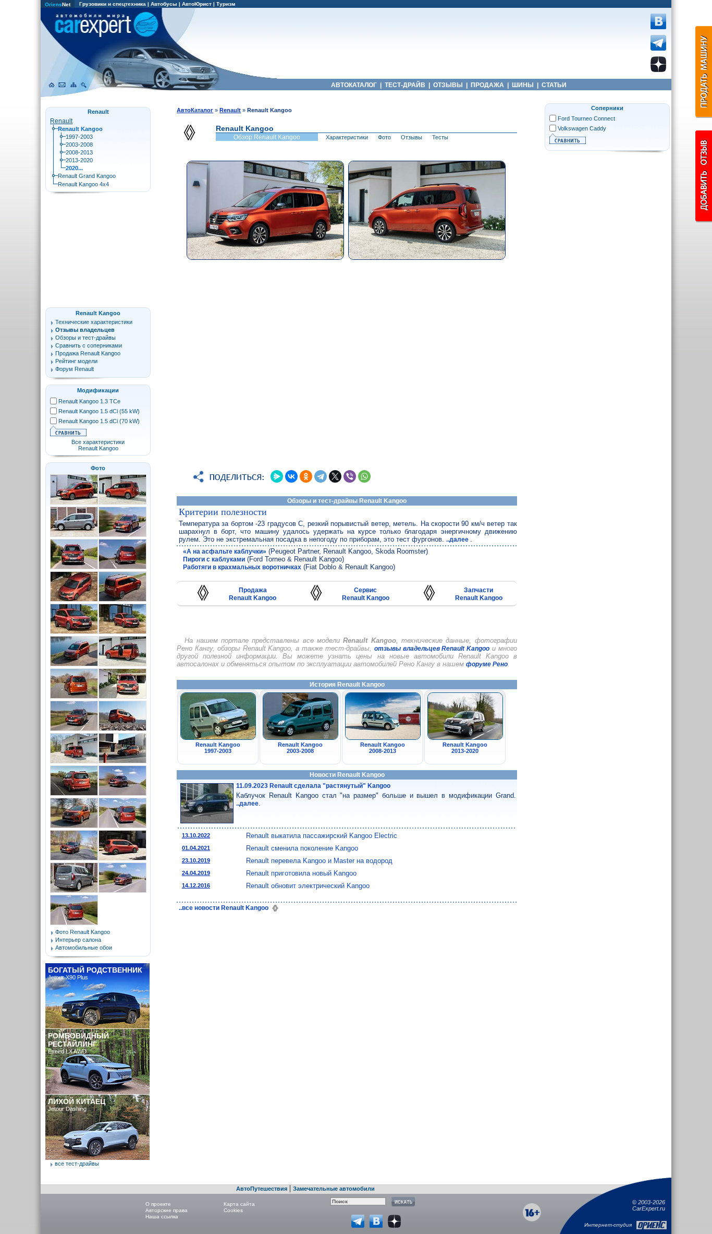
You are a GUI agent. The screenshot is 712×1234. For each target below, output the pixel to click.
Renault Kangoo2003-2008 (300, 747)
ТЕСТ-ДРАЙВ (405, 85)
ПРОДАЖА (487, 85)
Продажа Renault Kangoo (252, 594)
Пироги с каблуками (214, 559)
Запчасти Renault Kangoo (478, 594)
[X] (335, 476)
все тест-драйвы (77, 1163)
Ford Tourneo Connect (586, 118)
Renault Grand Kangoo (87, 176)
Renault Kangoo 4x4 (83, 184)
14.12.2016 (196, 885)
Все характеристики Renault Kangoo (98, 445)
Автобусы (164, 4)
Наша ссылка (161, 1216)
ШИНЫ (522, 85)
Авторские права (166, 1210)
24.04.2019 (196, 873)
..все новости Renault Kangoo (224, 908)
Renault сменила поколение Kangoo (302, 848)
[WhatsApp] (364, 476)
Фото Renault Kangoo (82, 932)
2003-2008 (79, 144)
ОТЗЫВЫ (448, 85)
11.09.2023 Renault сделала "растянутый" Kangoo (313, 785)
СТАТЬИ (554, 85)
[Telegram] (320, 476)
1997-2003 (79, 137)
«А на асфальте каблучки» (224, 551)
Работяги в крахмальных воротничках (242, 567)
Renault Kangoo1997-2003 (217, 747)
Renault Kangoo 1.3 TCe (89, 401)
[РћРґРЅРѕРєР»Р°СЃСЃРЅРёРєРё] (306, 476)
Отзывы (411, 137)
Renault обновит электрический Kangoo (308, 886)
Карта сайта (239, 1204)
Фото (384, 137)
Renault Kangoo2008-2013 (382, 747)
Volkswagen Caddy (582, 128)
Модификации (98, 390)
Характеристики (347, 137)
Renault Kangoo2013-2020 (465, 747)
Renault (61, 121)
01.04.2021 (196, 848)
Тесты (440, 137)
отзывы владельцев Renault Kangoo (431, 648)
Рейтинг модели (76, 361)
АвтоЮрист (197, 4)
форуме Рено (487, 664)
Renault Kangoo (98, 313)
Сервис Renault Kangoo (365, 594)
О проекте (158, 1204)
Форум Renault (74, 369)
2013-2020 (79, 160)
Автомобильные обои (83, 947)
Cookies (233, 1210)
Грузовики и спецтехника (112, 4)
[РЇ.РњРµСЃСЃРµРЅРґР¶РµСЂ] (277, 476)
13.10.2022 (196, 835)
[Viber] (349, 476)
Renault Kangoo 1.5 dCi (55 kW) (99, 411)
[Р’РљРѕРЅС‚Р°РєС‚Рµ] (291, 476)
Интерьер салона (78, 940)
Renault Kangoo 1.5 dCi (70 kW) (99, 421)
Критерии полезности (223, 512)
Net (57, 4)
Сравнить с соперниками (88, 345)
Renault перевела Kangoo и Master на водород (319, 861)
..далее (458, 539)
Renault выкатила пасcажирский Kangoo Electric (321, 836)
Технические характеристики (93, 322)
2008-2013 (79, 152)
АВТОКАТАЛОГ (353, 85)
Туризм (225, 4)
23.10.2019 (196, 860)
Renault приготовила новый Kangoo (301, 873)
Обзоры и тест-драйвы (85, 337)
